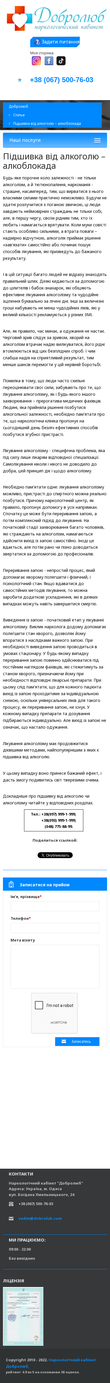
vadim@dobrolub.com (40, 1218)
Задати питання (60, 41)
